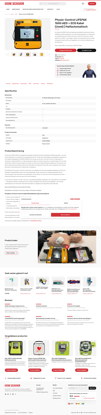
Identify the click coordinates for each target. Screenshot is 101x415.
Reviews (43, 83)
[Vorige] (6, 54)
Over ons (50, 9)
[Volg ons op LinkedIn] (13, 394)
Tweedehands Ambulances (40, 389)
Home (7, 9)
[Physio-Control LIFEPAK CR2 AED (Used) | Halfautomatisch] (38, 348)
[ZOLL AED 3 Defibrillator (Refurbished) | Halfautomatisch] (62, 348)
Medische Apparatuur (42, 392)
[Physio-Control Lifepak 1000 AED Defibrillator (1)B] (27, 34)
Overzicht (8, 83)
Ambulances (16, 9)
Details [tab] (66, 203)
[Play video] (67, 247)
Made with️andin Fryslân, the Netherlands (83, 412)
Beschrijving (24, 83)
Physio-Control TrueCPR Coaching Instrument (26, 289)
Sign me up (92, 388)
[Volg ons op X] (8, 394)
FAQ (54, 390)
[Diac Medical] (14, 3)
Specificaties (15, 83)
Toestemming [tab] (35, 203)
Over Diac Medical (57, 388)
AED (63, 56)
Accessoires (36, 83)
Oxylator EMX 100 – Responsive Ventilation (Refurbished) (89, 290)
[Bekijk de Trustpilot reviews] (73, 398)
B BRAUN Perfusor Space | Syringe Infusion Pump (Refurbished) (57, 290)
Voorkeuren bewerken (36, 215)
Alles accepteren (65, 215)
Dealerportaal (56, 398)
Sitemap (31, 412)
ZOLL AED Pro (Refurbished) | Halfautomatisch (13, 359)
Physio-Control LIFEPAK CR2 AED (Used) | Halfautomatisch (37, 359)
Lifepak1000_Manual (35, 220)
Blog (58, 9)
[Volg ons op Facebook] (5, 394)
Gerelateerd (50, 83)
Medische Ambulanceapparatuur (33, 9)
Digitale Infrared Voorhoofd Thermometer (11, 289)
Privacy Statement (22, 412)
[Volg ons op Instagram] (10, 394)
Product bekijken (11, 370)
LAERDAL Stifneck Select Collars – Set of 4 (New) (42, 288)
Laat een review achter (89, 398)
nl (83, 3)
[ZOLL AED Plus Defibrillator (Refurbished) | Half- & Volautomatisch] (85, 348)
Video (30, 83)
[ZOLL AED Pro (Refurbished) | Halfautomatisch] (15, 348)
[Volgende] (49, 54)
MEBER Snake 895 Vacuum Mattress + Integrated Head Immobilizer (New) (73, 290)
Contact (92, 3)
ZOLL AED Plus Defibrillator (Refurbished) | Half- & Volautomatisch (83, 360)
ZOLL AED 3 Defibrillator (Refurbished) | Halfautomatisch (62, 359)
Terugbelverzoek (87, 50)
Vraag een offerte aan (66, 50)
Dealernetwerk (57, 395)
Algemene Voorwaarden (10, 412)
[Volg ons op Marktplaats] (15, 394)
